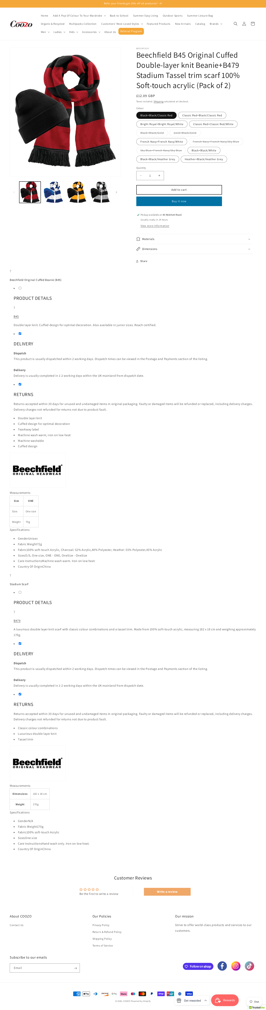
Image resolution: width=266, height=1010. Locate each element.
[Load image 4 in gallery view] (100, 192)
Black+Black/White (204, 150)
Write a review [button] (167, 892)
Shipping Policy (102, 939)
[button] (79, 15)
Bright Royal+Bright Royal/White (161, 124)
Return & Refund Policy (107, 932)
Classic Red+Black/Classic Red (202, 115)
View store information (155, 226)
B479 (17, 621)
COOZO (126, 1001)
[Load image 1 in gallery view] (30, 192)
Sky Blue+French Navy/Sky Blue (163, 151)
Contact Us (17, 925)
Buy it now (179, 201)
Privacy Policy (100, 925)
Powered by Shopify (141, 1001)
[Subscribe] (75, 968)
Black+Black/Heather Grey (157, 159)
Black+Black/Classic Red (156, 115)
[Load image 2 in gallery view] (53, 192)
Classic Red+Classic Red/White (213, 124)
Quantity (141, 167)
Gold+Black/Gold (187, 133)
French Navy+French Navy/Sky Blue (218, 142)
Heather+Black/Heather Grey (204, 159)
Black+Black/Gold (154, 133)
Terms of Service (102, 945)
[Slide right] (116, 192)
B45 (16, 316)
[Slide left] (14, 192)
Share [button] (143, 261)
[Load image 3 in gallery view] (76, 192)
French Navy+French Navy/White (161, 141)
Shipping (159, 101)
